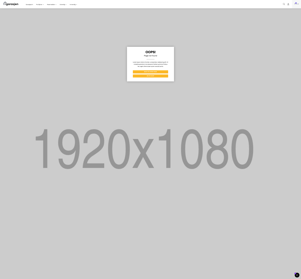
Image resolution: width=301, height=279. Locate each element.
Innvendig (73, 4)
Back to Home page (150, 71)
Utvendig (62, 4)
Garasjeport (29, 4)
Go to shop (150, 76)
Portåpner (39, 4)
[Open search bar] (284, 4)
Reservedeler (51, 4)
